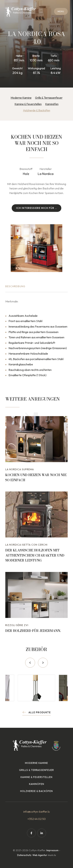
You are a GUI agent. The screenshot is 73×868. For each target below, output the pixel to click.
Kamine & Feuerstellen (28, 104)
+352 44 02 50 (36, 819)
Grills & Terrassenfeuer (49, 97)
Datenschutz (24, 855)
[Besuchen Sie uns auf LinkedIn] (41, 833)
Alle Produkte (40, 712)
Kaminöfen (51, 104)
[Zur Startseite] (20, 12)
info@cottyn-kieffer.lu (36, 811)
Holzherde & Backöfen (36, 110)
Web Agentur (39, 855)
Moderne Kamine (21, 97)
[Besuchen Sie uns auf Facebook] (31, 833)
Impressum (52, 850)
